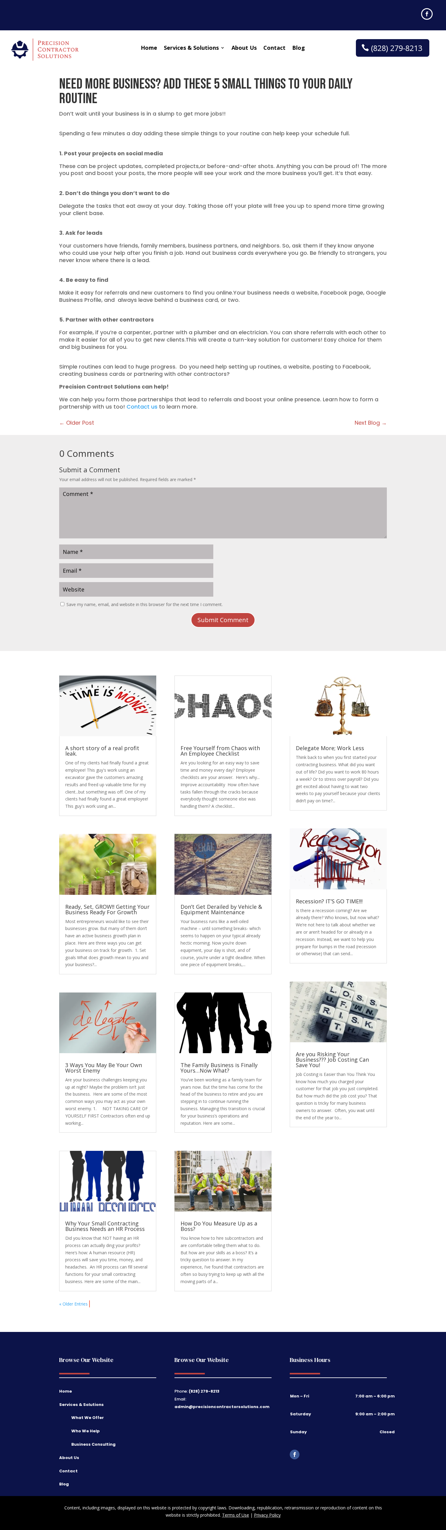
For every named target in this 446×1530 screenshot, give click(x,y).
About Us (244, 48)
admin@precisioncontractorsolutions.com (221, 1407)
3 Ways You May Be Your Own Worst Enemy (103, 1067)
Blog (298, 48)
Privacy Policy (267, 1515)
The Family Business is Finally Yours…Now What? (219, 1067)
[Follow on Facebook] (427, 14)
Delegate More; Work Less (330, 748)
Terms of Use (235, 1515)
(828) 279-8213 (396, 48)
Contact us (142, 406)
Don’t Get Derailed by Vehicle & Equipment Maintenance (221, 909)
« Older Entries (73, 1304)
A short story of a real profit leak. (102, 750)
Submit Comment (223, 620)
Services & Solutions (191, 48)
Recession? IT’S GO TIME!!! (329, 901)
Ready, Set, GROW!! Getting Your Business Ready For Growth (107, 909)
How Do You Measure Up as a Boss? (219, 1226)
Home (149, 48)
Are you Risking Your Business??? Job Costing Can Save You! (332, 1059)
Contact (274, 48)
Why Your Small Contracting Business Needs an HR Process (105, 1226)
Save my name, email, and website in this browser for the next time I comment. (144, 604)
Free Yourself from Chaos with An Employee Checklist (220, 750)
